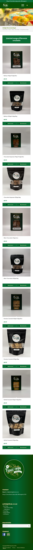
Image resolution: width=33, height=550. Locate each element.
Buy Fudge (5, 506)
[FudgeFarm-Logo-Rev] (13, 5)
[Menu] (22, 5)
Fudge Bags (5, 511)
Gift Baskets (6, 514)
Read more (10, 245)
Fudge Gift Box (6, 512)
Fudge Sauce (7, 509)
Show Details (23, 83)
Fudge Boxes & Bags (8, 507)
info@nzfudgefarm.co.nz (12, 492)
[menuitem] (22, 5)
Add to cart (10, 83)
